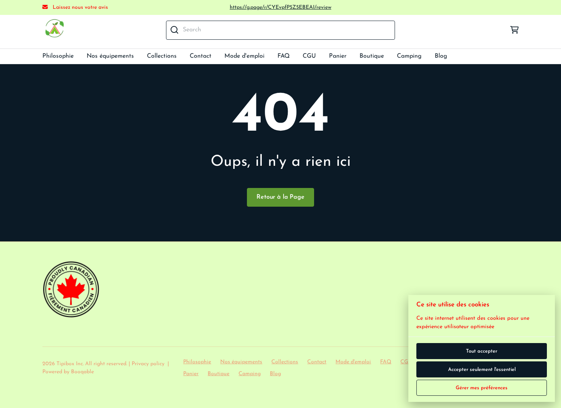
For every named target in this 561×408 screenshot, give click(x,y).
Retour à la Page (280, 197)
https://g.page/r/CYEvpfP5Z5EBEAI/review (280, 7)
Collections (162, 56)
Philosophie (58, 56)
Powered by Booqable (68, 372)
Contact (200, 56)
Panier (338, 56)
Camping (409, 56)
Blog (441, 56)
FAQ (283, 56)
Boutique (371, 56)
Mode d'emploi (244, 56)
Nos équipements (110, 56)
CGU (309, 56)
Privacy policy (148, 364)
